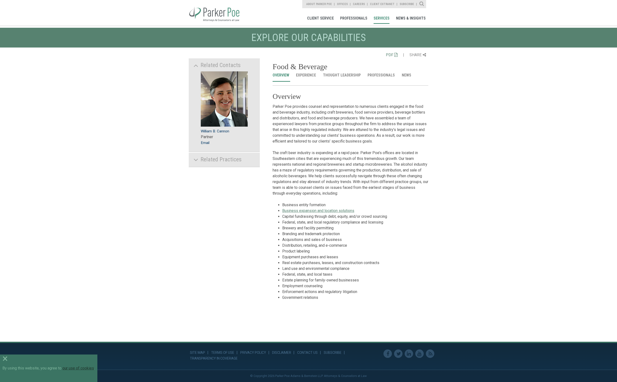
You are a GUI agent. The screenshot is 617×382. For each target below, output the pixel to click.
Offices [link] (342, 4)
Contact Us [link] (307, 353)
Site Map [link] (197, 353)
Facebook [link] (387, 353)
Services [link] (381, 18)
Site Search (422, 4)
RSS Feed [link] (430, 353)
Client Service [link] (320, 18)
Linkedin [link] (409, 353)
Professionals (382, 75)
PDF (390, 55)
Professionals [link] (353, 18)
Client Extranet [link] (382, 4)
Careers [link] (359, 4)
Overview (281, 75)
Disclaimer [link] (281, 353)
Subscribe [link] (407, 4)
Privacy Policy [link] (253, 353)
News (407, 75)
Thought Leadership (342, 75)
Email (205, 143)
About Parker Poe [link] (319, 4)
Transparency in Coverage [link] (214, 358)
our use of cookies (78, 368)
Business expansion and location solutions (318, 210)
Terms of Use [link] (222, 353)
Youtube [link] (419, 353)
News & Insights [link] (411, 18)
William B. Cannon (215, 131)
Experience (306, 75)
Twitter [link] (398, 353)
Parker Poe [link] (217, 12)
